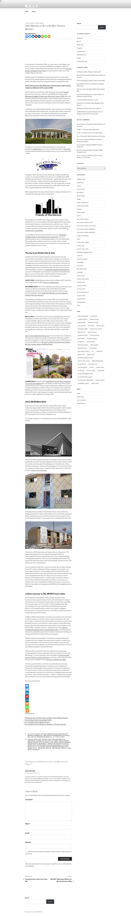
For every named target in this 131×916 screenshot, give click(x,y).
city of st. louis (34, 734)
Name (27, 824)
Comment (29, 799)
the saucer (56, 748)
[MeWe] (39, 36)
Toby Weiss (39, 23)
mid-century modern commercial (86, 225)
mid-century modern (82, 219)
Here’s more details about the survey (37, 336)
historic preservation (49, 734)
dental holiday (81, 196)
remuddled (80, 262)
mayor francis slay (35, 742)
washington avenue (83, 383)
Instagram (80, 38)
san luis (92, 367)
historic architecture (82, 202)
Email (27, 833)
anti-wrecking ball (83, 316)
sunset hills (32, 748)
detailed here (36, 149)
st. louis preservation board (85, 380)
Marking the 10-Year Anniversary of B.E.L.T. (89, 108)
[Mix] (42, 36)
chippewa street (94, 319)
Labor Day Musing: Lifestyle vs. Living (87, 100)
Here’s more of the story (39, 470)
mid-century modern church (85, 222)
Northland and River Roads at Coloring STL (89, 72)
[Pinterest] (36, 36)
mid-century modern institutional (57, 735)
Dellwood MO (81, 322)
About (34, 11)
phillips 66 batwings (97, 361)
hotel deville (81, 338)
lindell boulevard (82, 348)
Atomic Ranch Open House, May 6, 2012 (38, 720)
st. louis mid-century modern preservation (52, 746)
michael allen (48, 742)
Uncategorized (81, 302)
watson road (94, 383)
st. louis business (81, 285)
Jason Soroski (30, 771)
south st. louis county (83, 279)
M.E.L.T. (79, 41)
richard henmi (82, 364)
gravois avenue (92, 332)
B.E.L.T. (32, 6)
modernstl (43, 743)
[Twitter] (29, 36)
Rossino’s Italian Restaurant (91, 129)
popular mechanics (82, 259)
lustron (79, 215)
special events (81, 282)
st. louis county (59, 737)
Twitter (79, 58)
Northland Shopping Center (84, 252)
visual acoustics (99, 380)
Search (79, 23)
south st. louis (80, 275)
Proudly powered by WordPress (34, 912)
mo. (93, 351)
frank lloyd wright (83, 329)
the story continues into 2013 (56, 659)
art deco (79, 186)
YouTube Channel (82, 61)
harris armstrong (94, 335)
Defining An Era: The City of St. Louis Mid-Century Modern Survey (46, 718)
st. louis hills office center (85, 377)
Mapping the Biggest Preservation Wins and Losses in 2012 (44, 96)
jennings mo (81, 341)
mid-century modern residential (40, 737)
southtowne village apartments (49, 745)
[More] (49, 36)
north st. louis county (82, 249)
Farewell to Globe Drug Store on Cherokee (93, 136)
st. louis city (81, 370)
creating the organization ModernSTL (57, 269)
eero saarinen (82, 325)
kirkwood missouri (83, 345)
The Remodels (81, 51)
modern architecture (83, 235)
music (78, 239)
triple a (64, 748)
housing (79, 209)
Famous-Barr (100, 325)
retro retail (80, 265)
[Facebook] (26, 36)
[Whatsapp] (45, 36)
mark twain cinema (61, 741)
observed (79, 255)
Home (27, 11)
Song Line (79, 48)
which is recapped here (51, 282)
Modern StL (80, 45)
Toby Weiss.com (81, 54)
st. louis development (83, 292)
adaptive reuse (81, 179)
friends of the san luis (45, 741)
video (78, 305)
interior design (81, 212)
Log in (78, 393)
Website (28, 842)
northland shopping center (58, 743)
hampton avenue (83, 335)
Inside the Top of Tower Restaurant (92, 133)
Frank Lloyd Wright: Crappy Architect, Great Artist (91, 80)
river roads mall (92, 364)
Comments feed (81, 400)
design (79, 199)
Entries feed (80, 397)
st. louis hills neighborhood (85, 373)
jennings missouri (92, 338)
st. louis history (81, 299)
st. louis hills (100, 370)
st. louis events (81, 295)
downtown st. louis (93, 322)
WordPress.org (81, 403)
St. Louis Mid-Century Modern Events (37, 722)
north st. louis (80, 245)
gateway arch (82, 332)
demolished (80, 192)
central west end (34, 739)
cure (48, 64)
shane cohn (32, 745)
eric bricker (91, 325)
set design (80, 272)
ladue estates (94, 345)
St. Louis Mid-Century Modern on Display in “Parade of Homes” (45, 724)
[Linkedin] (33, 36)
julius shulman (91, 341)
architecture (80, 182)
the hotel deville (44, 748)
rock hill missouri (82, 367)
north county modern (83, 242)
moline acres (90, 354)
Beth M (79, 150)
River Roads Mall (81, 269)
